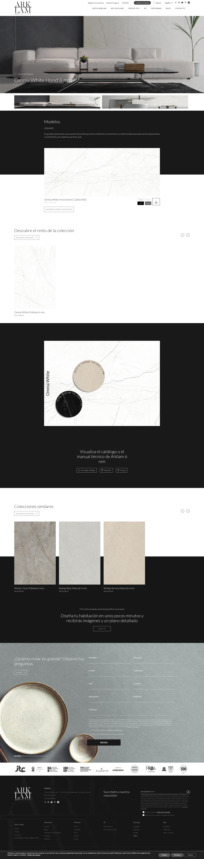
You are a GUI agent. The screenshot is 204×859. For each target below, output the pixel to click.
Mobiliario (47, 839)
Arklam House (108, 826)
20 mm (76, 839)
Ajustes (190, 855)
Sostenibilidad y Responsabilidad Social (26, 838)
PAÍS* (91, 684)
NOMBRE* (93, 658)
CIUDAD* (137, 684)
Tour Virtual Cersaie (110, 829)
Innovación (17, 835)
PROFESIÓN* (94, 697)
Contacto (180, 8)
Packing (135, 833)
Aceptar (164, 855)
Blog (168, 8)
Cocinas (46, 826)
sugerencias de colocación (59, 209)
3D (145, 8)
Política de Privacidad (132, 726)
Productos (133, 8)
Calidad (16, 832)
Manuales (136, 829)
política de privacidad (115, 730)
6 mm (75, 833)
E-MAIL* (92, 671)
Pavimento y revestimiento (52, 833)
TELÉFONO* (138, 671)
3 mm (75, 826)
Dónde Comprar (112, 3)
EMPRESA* (137, 697)
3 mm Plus (77, 829)
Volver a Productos (25, 74)
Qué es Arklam (99, 8)
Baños (46, 829)
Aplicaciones (117, 8)
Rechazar (177, 855)
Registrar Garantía (96, 3)
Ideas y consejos (168, 833)
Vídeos (135, 836)
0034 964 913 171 (50, 795)
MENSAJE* (93, 710)
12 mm (76, 836)
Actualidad (166, 826)
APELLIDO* (137, 658)
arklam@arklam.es (50, 798)
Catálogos (136, 826)
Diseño (16, 829)
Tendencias (166, 829)
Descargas (156, 8)
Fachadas (47, 836)
